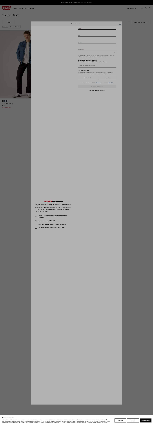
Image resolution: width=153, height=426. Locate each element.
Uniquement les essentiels (133, 420)
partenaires (20, 419)
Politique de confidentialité (81, 422)
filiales (12, 419)
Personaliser (120, 420)
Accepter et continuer (145, 420)
